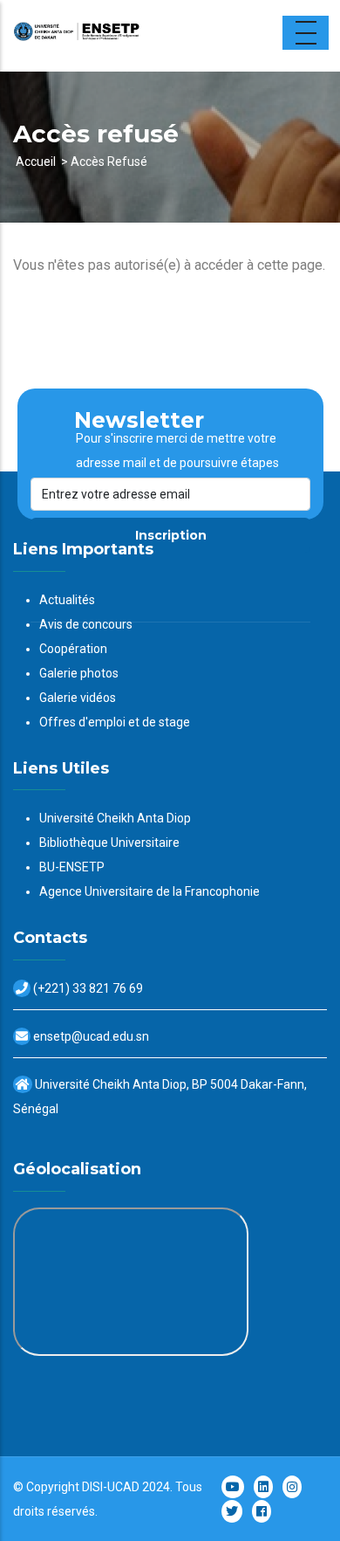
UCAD (123, 1487)
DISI (92, 1487)
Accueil (36, 162)
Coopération (73, 649)
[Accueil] (122, 36)
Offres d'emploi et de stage (114, 722)
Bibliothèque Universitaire (109, 843)
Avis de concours (86, 624)
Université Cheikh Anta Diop (115, 818)
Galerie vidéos (77, 698)
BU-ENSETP (72, 867)
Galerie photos (79, 673)
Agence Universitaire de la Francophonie (149, 891)
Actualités (67, 600)
